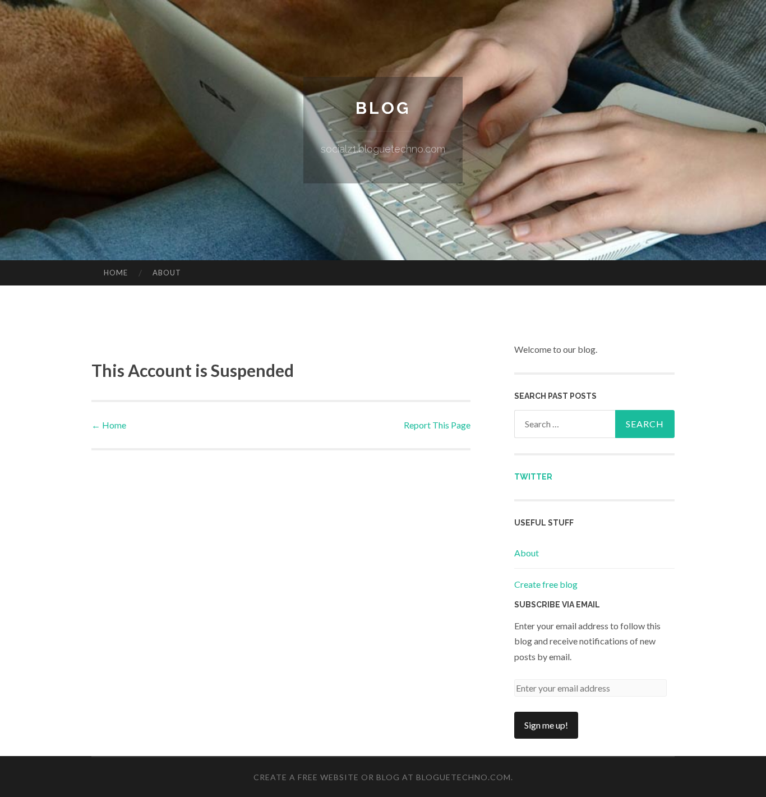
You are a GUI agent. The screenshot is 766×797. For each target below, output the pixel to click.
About (167, 272)
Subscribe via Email (557, 604)
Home (116, 272)
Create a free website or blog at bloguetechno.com (382, 777)
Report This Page (437, 425)
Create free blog (546, 584)
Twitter (533, 476)
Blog (383, 108)
